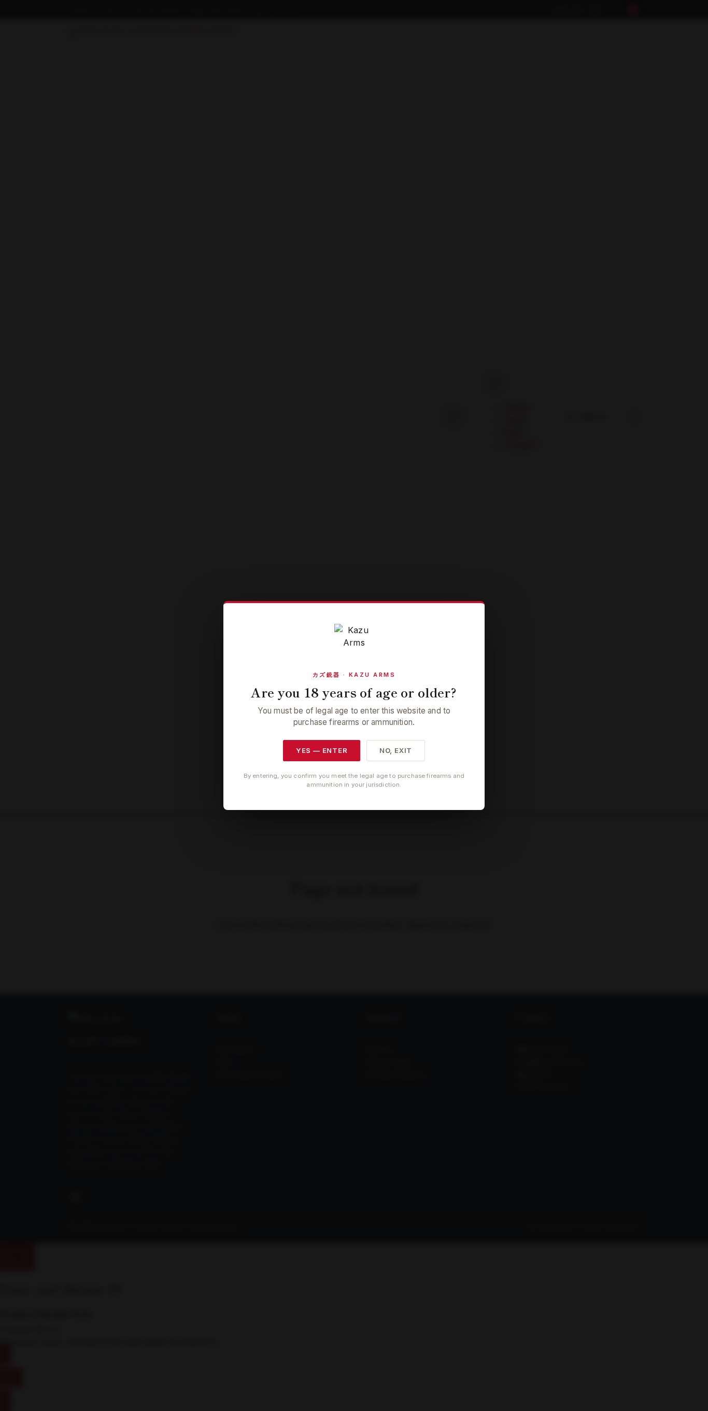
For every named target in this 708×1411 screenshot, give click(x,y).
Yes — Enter (322, 750)
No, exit (395, 750)
